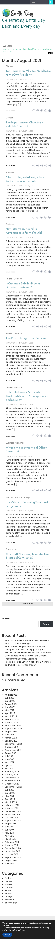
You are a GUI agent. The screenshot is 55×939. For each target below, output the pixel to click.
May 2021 (9, 762)
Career (9, 387)
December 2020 (13, 777)
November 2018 (12, 851)
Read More (10, 111)
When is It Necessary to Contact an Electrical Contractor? (27, 556)
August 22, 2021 (27, 456)
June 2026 (10, 701)
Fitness (9, 66)
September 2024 (13, 728)
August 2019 (10, 823)
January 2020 (11, 808)
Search (6, 618)
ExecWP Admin (11, 79)
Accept (7, 935)
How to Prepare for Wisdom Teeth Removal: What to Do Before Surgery (27, 642)
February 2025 (12, 719)
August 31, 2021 (27, 79)
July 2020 (9, 789)
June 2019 (9, 829)
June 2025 (10, 707)
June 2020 (10, 793)
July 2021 (9, 756)
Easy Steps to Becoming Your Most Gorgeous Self (27, 504)
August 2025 (11, 704)
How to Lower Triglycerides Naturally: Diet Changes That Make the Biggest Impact (25, 648)
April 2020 (10, 799)
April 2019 (9, 835)
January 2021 (11, 774)
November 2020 (13, 780)
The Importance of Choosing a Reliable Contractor (24, 124)
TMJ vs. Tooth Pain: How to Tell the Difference (28, 652)
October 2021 (11, 747)
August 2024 (11, 731)
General (10, 117)
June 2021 (9, 759)
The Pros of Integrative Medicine (26, 338)
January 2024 (12, 740)
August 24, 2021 (27, 292)
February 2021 (12, 771)
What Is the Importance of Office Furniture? (26, 449)
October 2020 (12, 783)
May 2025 (9, 710)
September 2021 (13, 750)
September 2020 (13, 786)
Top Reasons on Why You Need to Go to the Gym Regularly (28, 73)
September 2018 (13, 857)
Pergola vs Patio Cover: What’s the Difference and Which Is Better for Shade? (28, 50)
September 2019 (13, 820)
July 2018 (9, 863)
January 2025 (11, 722)
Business (10, 172)
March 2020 (11, 802)
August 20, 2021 (27, 562)
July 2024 (9, 734)
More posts (27, 604)
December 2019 (13, 811)
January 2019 (11, 845)
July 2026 (9, 697)
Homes (8, 893)
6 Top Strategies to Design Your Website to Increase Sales (25, 179)
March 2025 (11, 716)
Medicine (18, 278)
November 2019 (12, 814)
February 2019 (12, 842)
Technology (12, 549)
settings (21, 930)
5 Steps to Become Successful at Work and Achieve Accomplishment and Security (28, 396)
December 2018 (13, 848)
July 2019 (9, 826)
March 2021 (10, 768)
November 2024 (13, 725)
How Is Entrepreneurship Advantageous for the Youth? (24, 231)
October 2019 (11, 817)
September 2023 (13, 743)
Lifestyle (18, 387)
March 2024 (11, 737)
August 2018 (11, 860)
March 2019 (10, 839)
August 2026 (11, 694)
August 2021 (10, 753)
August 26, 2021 (27, 186)
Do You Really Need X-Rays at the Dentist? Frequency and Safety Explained (26, 657)
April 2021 (9, 765)
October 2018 (11, 854)
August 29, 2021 (27, 131)
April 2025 (10, 713)
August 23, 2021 (27, 404)
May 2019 (9, 832)
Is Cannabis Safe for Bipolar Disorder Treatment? (23, 285)
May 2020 (9, 796)
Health (9, 278)
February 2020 (12, 805)
